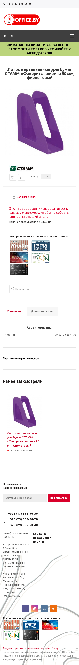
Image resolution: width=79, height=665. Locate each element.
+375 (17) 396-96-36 (19, 3)
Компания (40, 533)
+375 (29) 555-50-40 (23, 525)
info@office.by (11, 595)
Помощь (39, 541)
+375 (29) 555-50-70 (23, 519)
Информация (42, 537)
